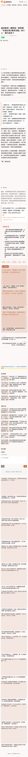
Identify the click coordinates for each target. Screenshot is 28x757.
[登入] (24, 2)
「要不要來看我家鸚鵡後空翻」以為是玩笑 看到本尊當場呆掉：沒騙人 (15, 231)
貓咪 (24, 262)
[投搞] (22, 1)
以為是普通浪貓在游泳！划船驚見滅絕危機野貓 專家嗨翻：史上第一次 (15, 237)
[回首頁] (6, 2)
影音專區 (25, 5)
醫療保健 (14, 5)
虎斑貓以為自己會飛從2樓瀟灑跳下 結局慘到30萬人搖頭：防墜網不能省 (15, 243)
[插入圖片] (22, 466)
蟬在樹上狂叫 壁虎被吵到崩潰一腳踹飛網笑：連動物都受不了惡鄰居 (15, 255)
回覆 (25, 466)
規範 (3, 466)
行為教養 (3, 5)
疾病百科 (19, 5)
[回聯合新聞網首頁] (3, 2)
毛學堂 (3, 262)
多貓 (19, 262)
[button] (20, 1)
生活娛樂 (9, 5)
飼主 (8, 262)
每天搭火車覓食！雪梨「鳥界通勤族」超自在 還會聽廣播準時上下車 (15, 249)
